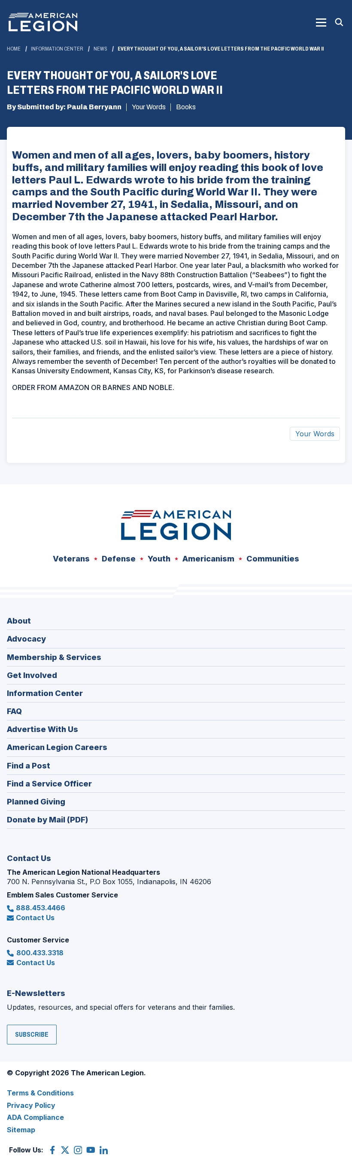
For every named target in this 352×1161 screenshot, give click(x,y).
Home (14, 49)
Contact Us (35, 917)
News (100, 49)
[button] (321, 22)
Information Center (57, 49)
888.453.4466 (40, 907)
